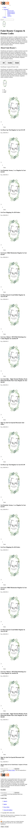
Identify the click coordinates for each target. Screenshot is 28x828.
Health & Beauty (11, 13)
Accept (6, 826)
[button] (15, 9)
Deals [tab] (4, 92)
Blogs (4, 17)
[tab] (3, 63)
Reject (2, 826)
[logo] (5, 4)
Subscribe (17, 768)
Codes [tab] (4, 91)
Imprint (5, 804)
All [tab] (4, 89)
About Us (5, 801)
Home (4, 7)
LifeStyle (9, 15)
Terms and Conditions (7, 809)
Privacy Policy (11, 770)
